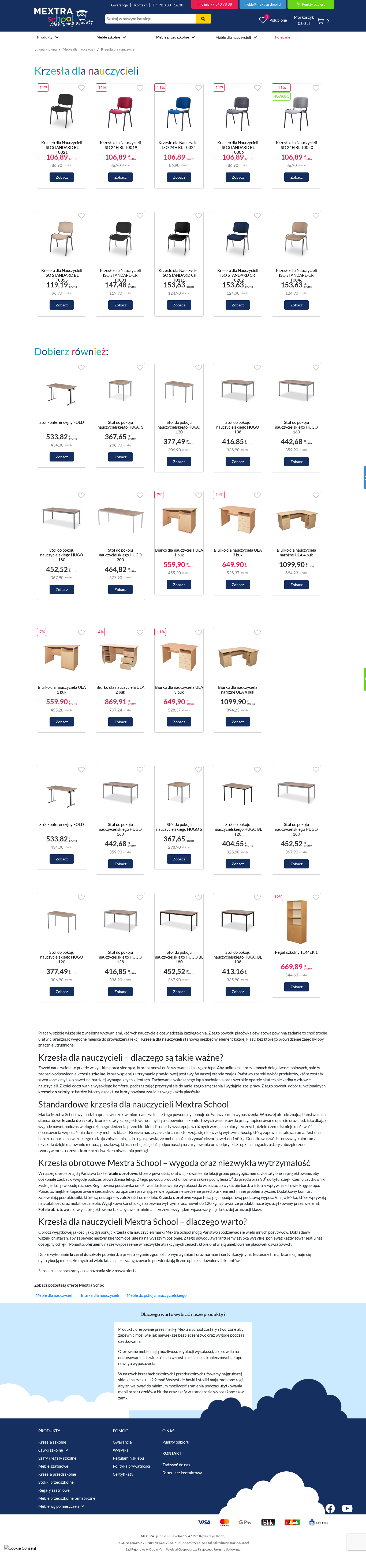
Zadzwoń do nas (176, 1464)
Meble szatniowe (53, 1466)
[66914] (120, 519)
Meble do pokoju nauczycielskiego (156, 1295)
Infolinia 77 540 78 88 (214, 4)
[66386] (237, 793)
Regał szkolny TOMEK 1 (296, 952)
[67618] (179, 391)
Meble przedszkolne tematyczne (66, 1498)
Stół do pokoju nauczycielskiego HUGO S (120, 424)
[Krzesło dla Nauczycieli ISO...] (61, 111)
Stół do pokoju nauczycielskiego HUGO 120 (179, 427)
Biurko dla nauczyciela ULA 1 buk (179, 552)
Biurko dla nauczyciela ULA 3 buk (238, 552)
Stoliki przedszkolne (56, 1482)
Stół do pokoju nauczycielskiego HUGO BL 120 (238, 829)
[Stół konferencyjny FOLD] (82, 465)
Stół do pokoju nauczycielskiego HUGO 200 (120, 555)
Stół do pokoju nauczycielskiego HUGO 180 (61, 555)
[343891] (61, 391)
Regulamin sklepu (128, 1458)
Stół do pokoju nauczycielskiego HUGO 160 (296, 427)
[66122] (179, 921)
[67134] (61, 519)
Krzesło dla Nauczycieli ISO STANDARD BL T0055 (61, 275)
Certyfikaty (123, 1474)
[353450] (120, 391)
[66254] (237, 921)
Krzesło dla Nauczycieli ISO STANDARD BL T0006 (237, 147)
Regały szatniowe (54, 1490)
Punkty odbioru (175, 1442)
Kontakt (140, 5)
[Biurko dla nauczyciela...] (296, 519)
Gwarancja (119, 5)
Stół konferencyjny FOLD (61, 422)
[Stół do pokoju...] (141, 465)
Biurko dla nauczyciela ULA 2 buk (120, 689)
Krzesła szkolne (52, 1442)
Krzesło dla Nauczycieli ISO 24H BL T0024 (179, 145)
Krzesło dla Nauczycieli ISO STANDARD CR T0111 (179, 275)
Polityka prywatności (131, 1466)
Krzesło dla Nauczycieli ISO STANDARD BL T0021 (61, 147)
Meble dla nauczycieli (233, 37)
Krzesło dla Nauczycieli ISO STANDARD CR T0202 (237, 275)
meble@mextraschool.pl (262, 4)
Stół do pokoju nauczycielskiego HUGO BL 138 (238, 957)
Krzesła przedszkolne (57, 1474)
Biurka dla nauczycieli (100, 1295)
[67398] (296, 391)
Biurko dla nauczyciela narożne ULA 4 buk (296, 552)
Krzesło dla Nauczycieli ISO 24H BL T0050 (296, 145)
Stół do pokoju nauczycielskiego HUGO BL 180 (179, 957)
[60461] (237, 391)
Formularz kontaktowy (182, 1472)
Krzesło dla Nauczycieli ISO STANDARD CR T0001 (120, 275)
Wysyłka (121, 1450)
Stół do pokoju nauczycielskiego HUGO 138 (237, 427)
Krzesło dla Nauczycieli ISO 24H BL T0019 (120, 145)
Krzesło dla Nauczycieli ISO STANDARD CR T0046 (296, 275)
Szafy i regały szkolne (57, 1458)
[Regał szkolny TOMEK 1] (296, 921)
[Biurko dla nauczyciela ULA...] (179, 519)
